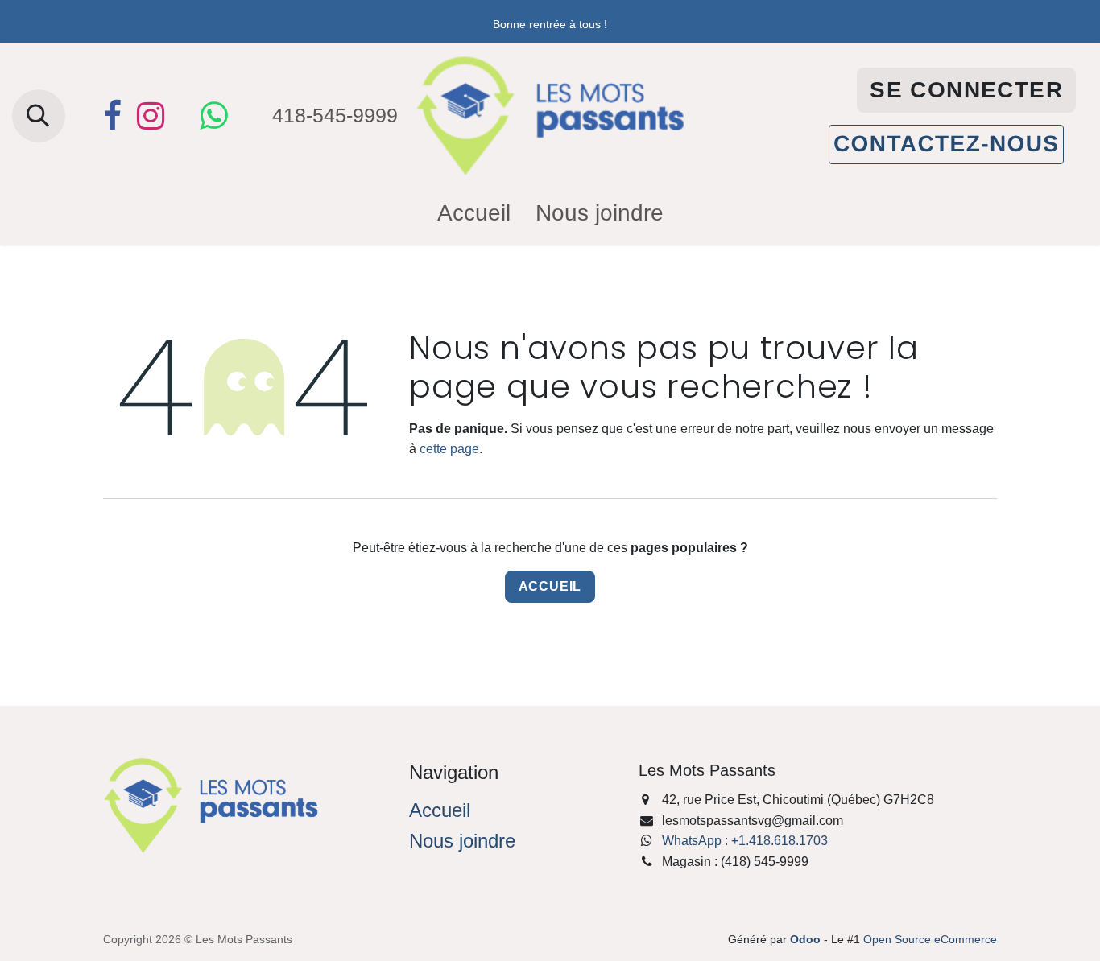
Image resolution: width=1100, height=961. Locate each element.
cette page (449, 449)
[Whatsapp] (213, 116)
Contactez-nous (946, 143)
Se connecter (966, 89)
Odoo (807, 939)
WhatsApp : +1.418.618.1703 (745, 841)
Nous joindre (462, 841)
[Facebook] (112, 116)
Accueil (550, 586)
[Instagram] (150, 116)
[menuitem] (474, 213)
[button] (38, 115)
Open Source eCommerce (930, 939)
